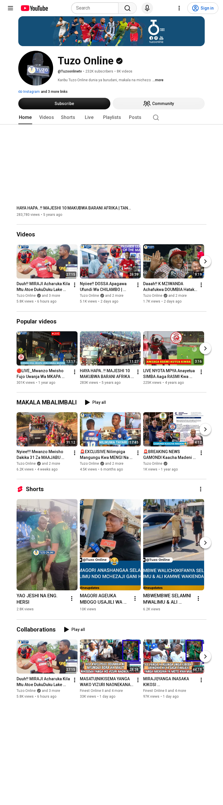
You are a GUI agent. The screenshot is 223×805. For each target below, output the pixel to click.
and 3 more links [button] (54, 92)
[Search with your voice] (147, 8)
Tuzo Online (152, 464)
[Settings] (179, 8)
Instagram (31, 92)
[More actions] (74, 285)
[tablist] (111, 117)
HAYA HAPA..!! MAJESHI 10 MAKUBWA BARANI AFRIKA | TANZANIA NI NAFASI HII (75, 208)
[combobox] (96, 8)
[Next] (205, 261)
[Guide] (10, 8)
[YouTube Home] (34, 8)
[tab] (25, 117)
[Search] (127, 8)
